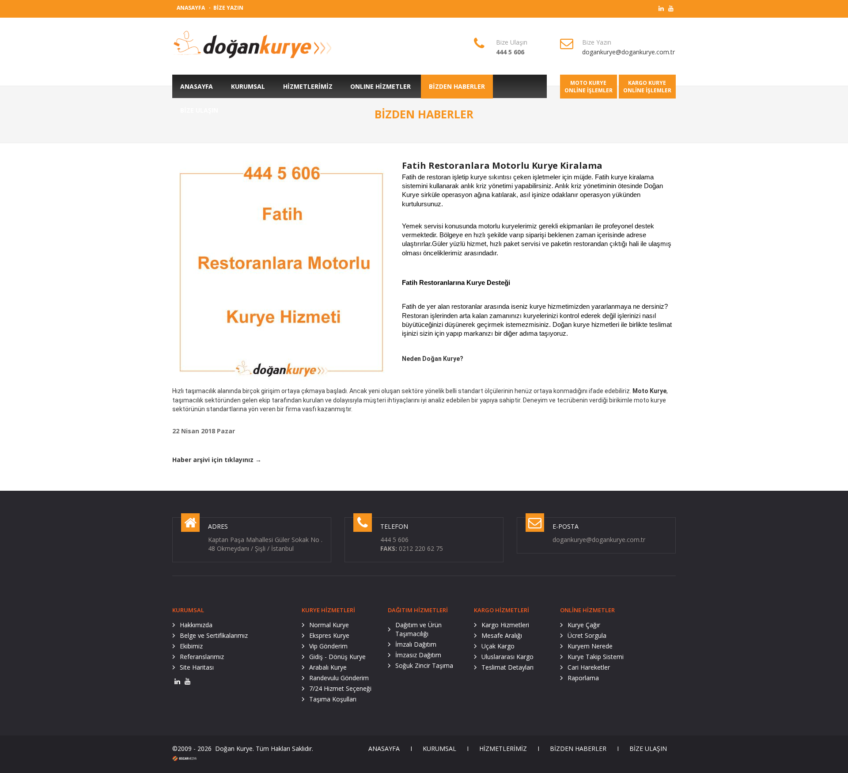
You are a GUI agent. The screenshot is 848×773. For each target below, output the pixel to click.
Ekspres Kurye (329, 635)
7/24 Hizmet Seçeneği (340, 688)
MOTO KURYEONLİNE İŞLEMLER (588, 86)
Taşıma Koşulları (332, 699)
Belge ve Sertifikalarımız (214, 635)
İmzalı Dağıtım (415, 644)
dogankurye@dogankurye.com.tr (628, 52)
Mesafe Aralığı (501, 635)
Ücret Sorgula (587, 635)
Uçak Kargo (498, 646)
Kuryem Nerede (590, 646)
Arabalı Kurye (328, 667)
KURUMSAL (439, 748)
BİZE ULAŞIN (648, 748)
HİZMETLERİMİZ (503, 748)
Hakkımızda (196, 625)
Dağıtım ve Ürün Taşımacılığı (418, 629)
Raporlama (583, 678)
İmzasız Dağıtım (418, 655)
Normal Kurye (329, 625)
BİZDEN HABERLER (578, 748)
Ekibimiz (191, 646)
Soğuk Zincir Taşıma (424, 665)
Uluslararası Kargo (507, 656)
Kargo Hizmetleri (505, 625)
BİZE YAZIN (228, 7)
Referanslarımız (202, 656)
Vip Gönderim (328, 646)
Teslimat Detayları (507, 667)
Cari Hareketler (589, 667)
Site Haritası (197, 667)
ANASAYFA (191, 7)
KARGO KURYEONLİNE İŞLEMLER (647, 86)
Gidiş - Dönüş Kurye (337, 656)
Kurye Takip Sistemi (596, 656)
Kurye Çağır (584, 625)
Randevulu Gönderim (339, 678)
